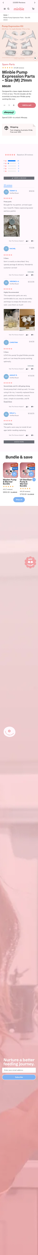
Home (5, 15)
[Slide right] (35, 2)
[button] (33, 9)
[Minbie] (19, 9)
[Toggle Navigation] (5, 8)
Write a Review (21, 178)
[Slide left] (3, 2)
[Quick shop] (14, 474)
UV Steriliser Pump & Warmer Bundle (26, 482)
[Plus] (13, 105)
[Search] (8, 8)
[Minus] (4, 105)
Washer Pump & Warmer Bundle (9, 481)
